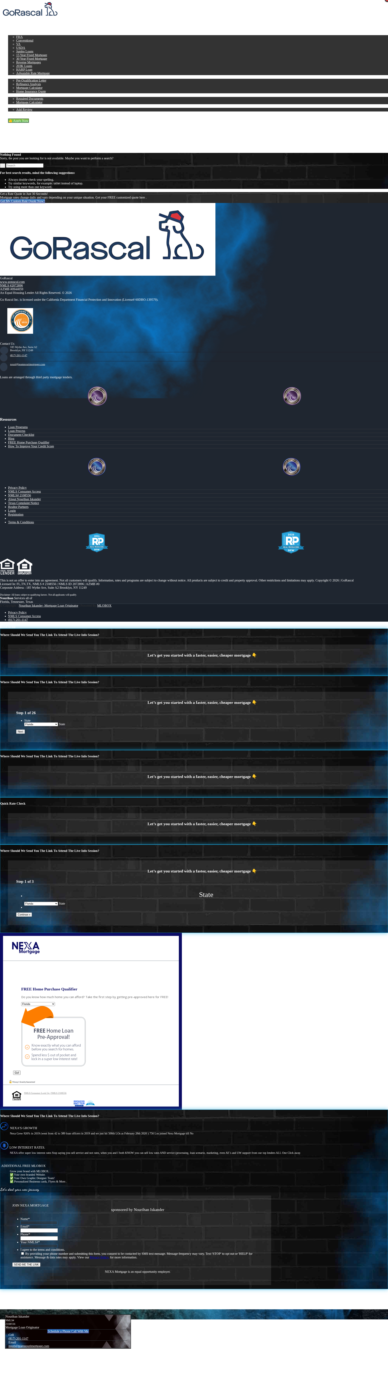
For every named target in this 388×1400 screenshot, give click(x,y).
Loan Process (16, 431)
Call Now (67, 19)
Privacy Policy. (99, 1257)
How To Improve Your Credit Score (31, 446)
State (27, 720)
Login (12, 510)
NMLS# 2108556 (19, 495)
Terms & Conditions (21, 522)
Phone (25, 1234)
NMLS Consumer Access (24, 491)
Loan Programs (18, 427)
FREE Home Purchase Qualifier (28, 442)
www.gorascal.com (12, 282)
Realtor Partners (18, 507)
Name (25, 1219)
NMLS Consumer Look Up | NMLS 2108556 (45, 1093)
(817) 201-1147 (18, 355)
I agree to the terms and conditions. (42, 1249)
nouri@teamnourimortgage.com (27, 364)
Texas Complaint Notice (23, 503)
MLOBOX (104, 605)
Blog (11, 438)
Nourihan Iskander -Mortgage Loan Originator (48, 605)
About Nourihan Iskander (24, 499)
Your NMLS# (30, 1242)
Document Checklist (21, 434)
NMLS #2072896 (11, 285)
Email (25, 1226)
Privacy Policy (17, 487)
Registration (15, 514)
